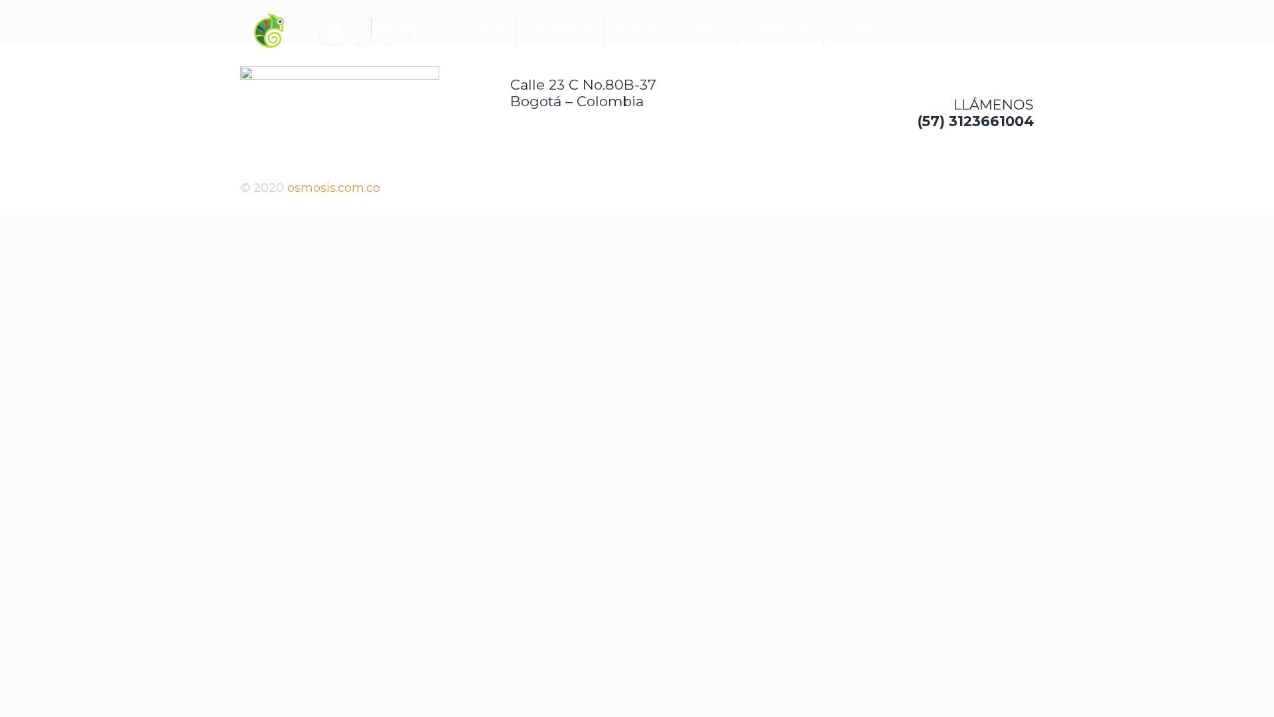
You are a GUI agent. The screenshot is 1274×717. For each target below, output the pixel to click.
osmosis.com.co (333, 188)
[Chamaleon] (335, 30)
